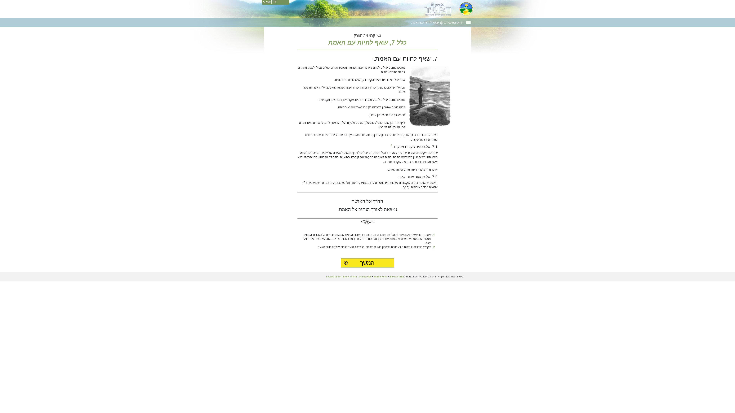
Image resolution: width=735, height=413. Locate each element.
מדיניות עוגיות (380, 276)
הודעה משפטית (333, 276)
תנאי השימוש (365, 276)
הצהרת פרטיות (396, 276)
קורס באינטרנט (453, 22)
